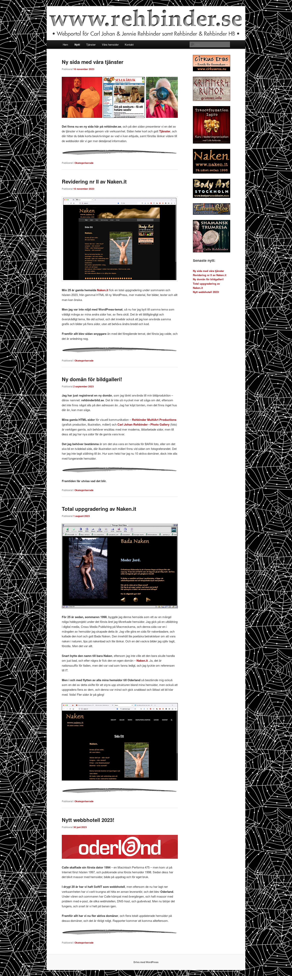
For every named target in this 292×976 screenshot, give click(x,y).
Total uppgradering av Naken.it (99, 508)
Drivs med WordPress (146, 962)
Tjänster (91, 44)
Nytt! (77, 44)
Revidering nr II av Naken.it (94, 181)
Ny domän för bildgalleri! (92, 379)
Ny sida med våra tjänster (92, 61)
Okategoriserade (84, 163)
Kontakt (129, 44)
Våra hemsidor (110, 44)
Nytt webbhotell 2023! (88, 820)
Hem (65, 44)
